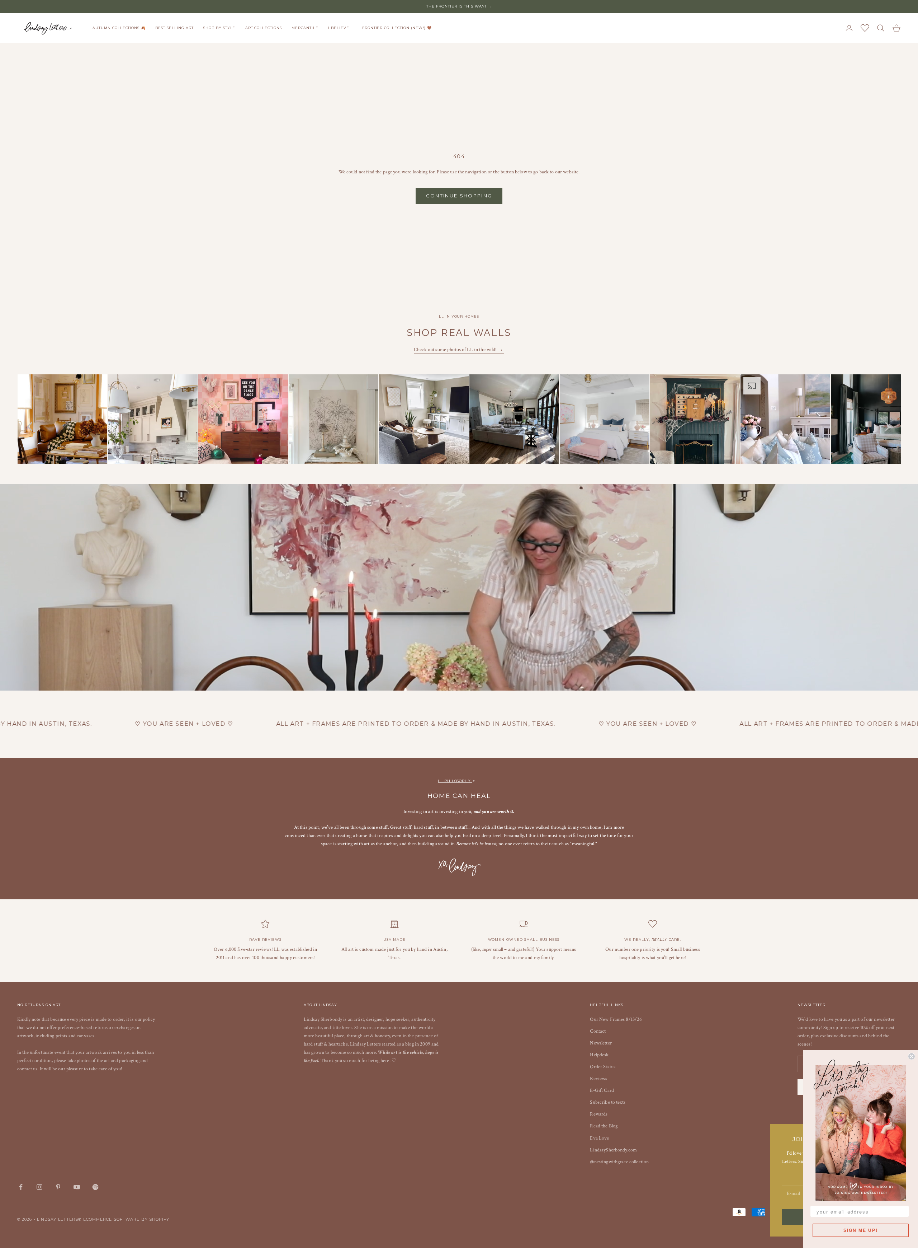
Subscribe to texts (607, 1102)
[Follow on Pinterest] (58, 1187)
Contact (598, 1031)
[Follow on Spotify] (95, 1187)
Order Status (602, 1067)
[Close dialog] (911, 1056)
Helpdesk (599, 1055)
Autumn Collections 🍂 (119, 28)
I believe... (340, 28)
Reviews (598, 1078)
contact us (27, 1069)
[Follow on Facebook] (20, 1187)
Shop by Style (219, 28)
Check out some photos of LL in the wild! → (459, 349)
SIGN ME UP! (860, 1230)
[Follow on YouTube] (76, 1187)
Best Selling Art (174, 28)
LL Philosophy (455, 781)
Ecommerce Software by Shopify (126, 1219)
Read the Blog (603, 1126)
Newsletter (600, 1043)
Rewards (598, 1114)
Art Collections (263, 28)
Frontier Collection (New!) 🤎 (397, 28)
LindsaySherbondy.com (613, 1150)
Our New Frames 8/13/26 (616, 1019)
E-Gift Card (602, 1090)
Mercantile (305, 28)
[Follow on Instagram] (39, 1187)
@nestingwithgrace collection (619, 1162)
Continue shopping (459, 195)
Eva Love (599, 1138)
